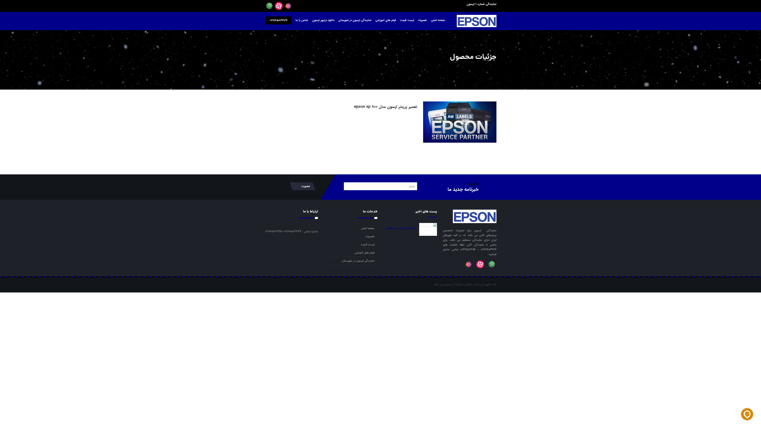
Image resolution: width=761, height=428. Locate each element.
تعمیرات (422, 20)
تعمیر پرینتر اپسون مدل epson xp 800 (385, 107)
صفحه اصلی (438, 20)
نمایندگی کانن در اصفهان (401, 228)
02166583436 (279, 20)
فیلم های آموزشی (385, 20)
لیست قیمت (407, 20)
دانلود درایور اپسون (323, 20)
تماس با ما (301, 20)
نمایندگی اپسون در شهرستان (354, 20)
